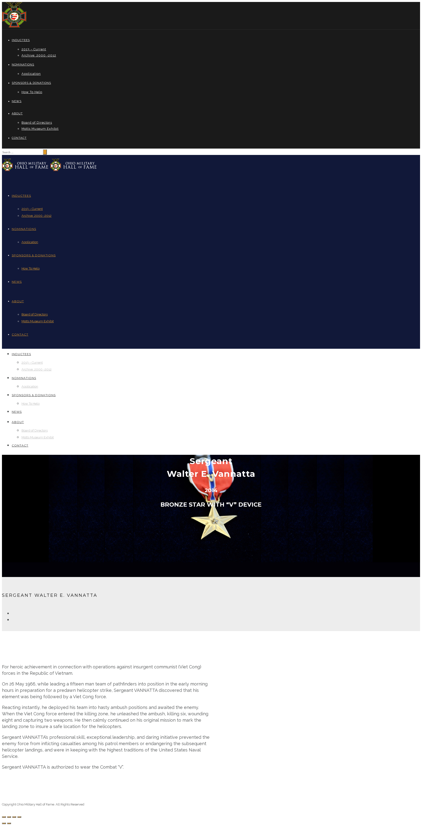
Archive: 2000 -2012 (38, 55)
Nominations (23, 64)
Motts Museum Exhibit (40, 129)
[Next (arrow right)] (9, 823)
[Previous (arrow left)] (4, 823)
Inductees (21, 40)
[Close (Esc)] (4, 817)
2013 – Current (33, 49)
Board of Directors (36, 122)
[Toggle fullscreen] (14, 817)
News (16, 101)
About (17, 113)
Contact (19, 138)
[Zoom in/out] (19, 817)
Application (31, 74)
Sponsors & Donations (31, 83)
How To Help (31, 92)
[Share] (9, 817)
